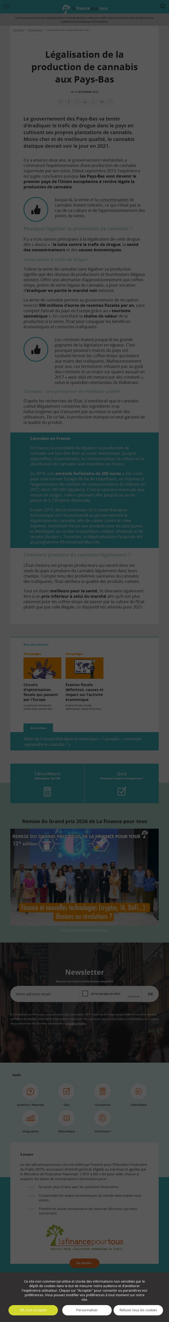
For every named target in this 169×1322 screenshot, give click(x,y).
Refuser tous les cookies (138, 1310)
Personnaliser (87, 1310)
